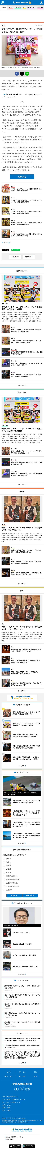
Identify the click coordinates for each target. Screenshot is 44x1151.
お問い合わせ (6, 1105)
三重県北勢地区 (12, 876)
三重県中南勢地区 (12, 879)
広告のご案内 (6, 1108)
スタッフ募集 (6, 1110)
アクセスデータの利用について (11, 1102)
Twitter (22, 1089)
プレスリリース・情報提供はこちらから (14, 1099)
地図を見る (22, 177)
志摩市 (8, 866)
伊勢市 (8, 859)
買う (24, 7)
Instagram (27, 1089)
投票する (14, 895)
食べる (10, 7)
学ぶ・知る (40, 7)
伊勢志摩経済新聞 (20, 2)
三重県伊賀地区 (12, 883)
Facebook (16, 1089)
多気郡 (8, 869)
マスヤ (5, 243)
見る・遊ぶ (18, 7)
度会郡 (8, 872)
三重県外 (9, 890)
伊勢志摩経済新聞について (10, 1096)
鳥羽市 (8, 862)
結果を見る (30, 895)
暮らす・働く (31, 7)
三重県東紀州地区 (12, 886)
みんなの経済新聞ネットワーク (22, 1129)
